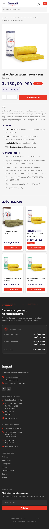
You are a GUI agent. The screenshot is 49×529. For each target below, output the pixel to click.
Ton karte (5, 467)
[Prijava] (39, 4)
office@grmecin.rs (11, 380)
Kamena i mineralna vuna (25, 18)
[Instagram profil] (9, 389)
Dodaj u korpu (34, 97)
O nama (4, 474)
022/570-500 (39, 341)
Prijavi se (24, 508)
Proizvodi (13, 18)
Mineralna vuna (39, 18)
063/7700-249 (38, 350)
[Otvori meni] (4, 3)
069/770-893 (39, 344)
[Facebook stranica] (4, 389)
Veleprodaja (6, 460)
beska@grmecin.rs (11, 446)
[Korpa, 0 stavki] (45, 3)
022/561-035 (39, 334)
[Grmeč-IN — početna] (13, 4)
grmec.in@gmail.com (12, 377)
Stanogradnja (6, 464)
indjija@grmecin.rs (11, 418)
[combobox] (24, 9)
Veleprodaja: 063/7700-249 (15, 383)
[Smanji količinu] (4, 97)
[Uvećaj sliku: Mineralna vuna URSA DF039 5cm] (24, 46)
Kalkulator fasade (8, 471)
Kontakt (4, 477)
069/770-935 (39, 337)
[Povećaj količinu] (15, 97)
